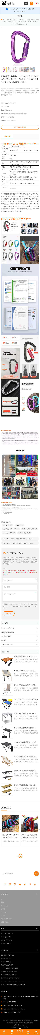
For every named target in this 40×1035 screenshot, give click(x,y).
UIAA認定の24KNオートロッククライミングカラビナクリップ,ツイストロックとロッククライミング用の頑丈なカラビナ (20, 573)
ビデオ (3, 909)
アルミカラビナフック (30, 529)
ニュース (3, 912)
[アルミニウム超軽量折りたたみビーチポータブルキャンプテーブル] (7, 747)
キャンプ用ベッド (6, 943)
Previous (1, 829)
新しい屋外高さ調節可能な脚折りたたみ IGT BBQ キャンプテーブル (26, 728)
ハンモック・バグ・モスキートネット (12, 981)
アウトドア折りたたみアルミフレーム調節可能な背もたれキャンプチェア (26, 685)
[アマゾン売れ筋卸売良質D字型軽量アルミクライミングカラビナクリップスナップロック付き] (29, 823)
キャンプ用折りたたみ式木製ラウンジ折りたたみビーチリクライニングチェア (26, 756)
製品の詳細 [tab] (7, 136)
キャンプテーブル (6, 940)
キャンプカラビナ (12, 19)
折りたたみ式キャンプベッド (9, 968)
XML (27, 1027)
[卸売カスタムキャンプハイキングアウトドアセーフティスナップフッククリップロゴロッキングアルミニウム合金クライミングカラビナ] (10, 823)
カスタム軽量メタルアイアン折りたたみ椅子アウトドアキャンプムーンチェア (26, 671)
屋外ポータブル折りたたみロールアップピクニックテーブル (26, 713)
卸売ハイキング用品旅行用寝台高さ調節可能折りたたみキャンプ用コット (26, 771)
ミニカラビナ (8, 525)
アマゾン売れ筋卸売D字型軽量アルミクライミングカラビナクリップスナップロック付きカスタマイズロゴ (20, 543)
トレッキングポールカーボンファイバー (13, 984)
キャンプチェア (5, 937)
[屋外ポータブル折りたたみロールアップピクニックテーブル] (7, 718)
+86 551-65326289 (16, 1005)
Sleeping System (6, 636)
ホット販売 (4, 906)
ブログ (3, 915)
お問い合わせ (5, 922)
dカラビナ (20, 525)
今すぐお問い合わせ (20, 127)
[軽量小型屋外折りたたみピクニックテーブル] (7, 661)
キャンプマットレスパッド (9, 975)
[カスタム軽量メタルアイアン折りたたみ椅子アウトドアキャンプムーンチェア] (7, 675)
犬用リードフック (9, 533)
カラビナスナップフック (11, 529)
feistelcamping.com (20, 1025)
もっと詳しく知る (19, 12)
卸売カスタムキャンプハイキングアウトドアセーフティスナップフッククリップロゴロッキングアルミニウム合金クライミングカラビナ (10, 836)
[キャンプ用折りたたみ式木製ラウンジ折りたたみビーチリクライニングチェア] (7, 761)
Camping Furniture (7, 632)
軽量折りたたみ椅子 (7, 965)
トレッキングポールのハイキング (11, 978)
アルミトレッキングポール (9, 971)
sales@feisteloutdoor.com (17, 1009)
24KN (21, 19)
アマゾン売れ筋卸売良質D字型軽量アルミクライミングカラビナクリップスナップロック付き (20, 539)
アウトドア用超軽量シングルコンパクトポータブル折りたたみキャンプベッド (26, 785)
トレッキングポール (7, 628)
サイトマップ (21, 1027)
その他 (3, 640)
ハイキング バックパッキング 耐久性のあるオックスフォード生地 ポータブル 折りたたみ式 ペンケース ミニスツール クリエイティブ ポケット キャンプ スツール (26, 699)
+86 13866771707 (11, 1002)
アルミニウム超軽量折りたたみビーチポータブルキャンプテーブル (26, 742)
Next (39, 829)
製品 (2, 902)
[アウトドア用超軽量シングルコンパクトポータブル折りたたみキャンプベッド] (7, 790)
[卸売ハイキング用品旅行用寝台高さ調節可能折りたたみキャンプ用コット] (7, 775)
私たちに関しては (6, 919)
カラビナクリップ (25, 533)
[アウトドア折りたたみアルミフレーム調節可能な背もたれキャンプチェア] (7, 689)
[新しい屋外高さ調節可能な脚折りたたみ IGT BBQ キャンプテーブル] (7, 732)
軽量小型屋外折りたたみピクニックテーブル (26, 656)
